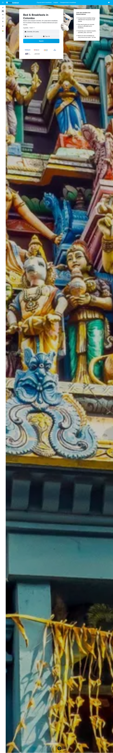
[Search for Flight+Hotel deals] (3, 18)
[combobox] (29, 28)
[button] (3, 2)
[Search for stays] (3, 11)
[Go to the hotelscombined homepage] (12, 2)
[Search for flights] (3, 7)
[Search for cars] (3, 14)
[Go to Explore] (3, 21)
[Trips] (3, 26)
